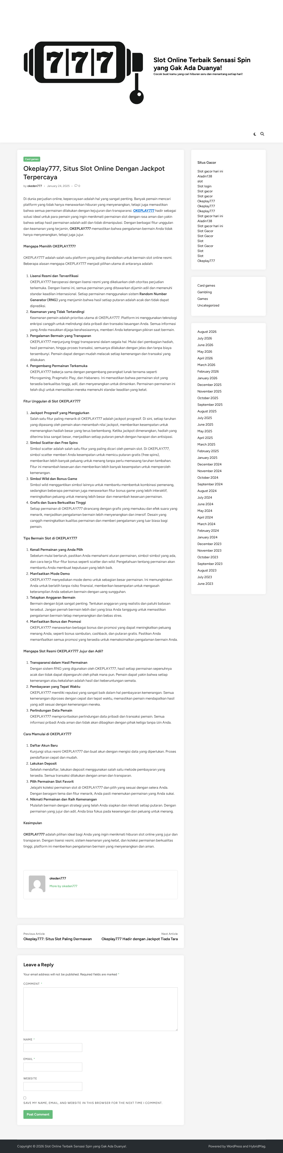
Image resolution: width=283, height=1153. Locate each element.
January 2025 (207, 458)
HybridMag (257, 1146)
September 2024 (210, 484)
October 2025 (207, 398)
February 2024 (208, 531)
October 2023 (207, 557)
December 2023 (209, 544)
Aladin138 (204, 176)
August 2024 (207, 491)
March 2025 (206, 444)
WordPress (234, 1146)
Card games (32, 159)
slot (200, 181)
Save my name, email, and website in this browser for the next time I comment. (93, 1103)
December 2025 (209, 385)
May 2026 (204, 352)
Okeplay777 (206, 201)
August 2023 (206, 570)
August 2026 (206, 332)
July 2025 (204, 418)
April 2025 (205, 438)
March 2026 (206, 365)
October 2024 (207, 478)
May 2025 (204, 431)
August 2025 (206, 411)
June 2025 (205, 424)
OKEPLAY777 (143, 210)
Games (202, 299)
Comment (32, 984)
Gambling (204, 292)
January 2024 (207, 537)
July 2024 (204, 497)
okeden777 (34, 186)
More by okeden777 (63, 886)
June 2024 (205, 504)
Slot (200, 241)
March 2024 (206, 524)
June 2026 (205, 345)
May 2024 (204, 511)
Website (30, 1078)
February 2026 (208, 371)
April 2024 (205, 517)
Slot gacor (205, 191)
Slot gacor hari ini (210, 171)
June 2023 (205, 584)
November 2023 (209, 550)
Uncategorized (208, 305)
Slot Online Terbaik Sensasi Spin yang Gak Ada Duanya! (202, 64)
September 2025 (210, 405)
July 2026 (204, 338)
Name (29, 1039)
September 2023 (210, 564)
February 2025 (208, 451)
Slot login (204, 186)
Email (29, 1059)
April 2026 (205, 358)
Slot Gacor (205, 231)
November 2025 (209, 391)
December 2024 (209, 464)
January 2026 (207, 378)
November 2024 (209, 471)
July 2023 (204, 577)
